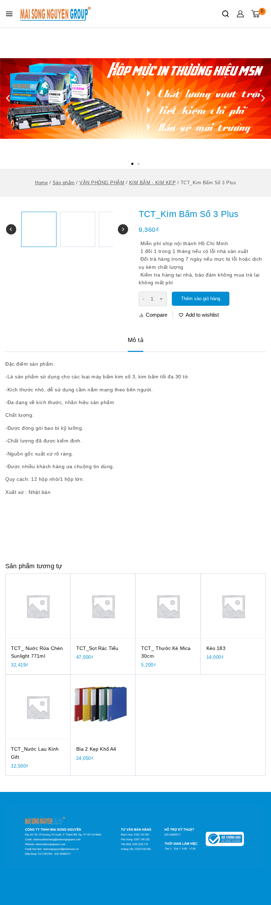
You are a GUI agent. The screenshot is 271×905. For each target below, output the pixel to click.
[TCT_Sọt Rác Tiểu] (103, 606)
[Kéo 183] (233, 606)
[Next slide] (123, 229)
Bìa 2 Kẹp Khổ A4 (96, 749)
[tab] (136, 340)
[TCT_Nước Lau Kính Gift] (38, 707)
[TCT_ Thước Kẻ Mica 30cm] (168, 606)
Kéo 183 (215, 648)
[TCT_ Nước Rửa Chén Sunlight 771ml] (38, 606)
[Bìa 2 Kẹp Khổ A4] (103, 707)
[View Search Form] (225, 14)
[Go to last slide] (11, 229)
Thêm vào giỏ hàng (200, 298)
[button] (132, 164)
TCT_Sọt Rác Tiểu (97, 648)
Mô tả (136, 340)
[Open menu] (9, 14)
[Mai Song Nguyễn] (55, 14)
